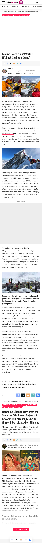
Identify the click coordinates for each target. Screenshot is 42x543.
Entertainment (8, 407)
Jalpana (10, 445)
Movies (19, 407)
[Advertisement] (21, 34)
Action (5, 404)
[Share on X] (10, 63)
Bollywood (22, 404)
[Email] (14, 63)
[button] (4, 2)
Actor (13, 404)
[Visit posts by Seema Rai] (4, 71)
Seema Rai (10, 68)
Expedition (14, 381)
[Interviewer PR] (14, 2)
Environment (7, 15)
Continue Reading (21, 529)
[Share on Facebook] (7, 63)
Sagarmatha (6, 387)
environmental (8, 134)
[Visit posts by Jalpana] (4, 446)
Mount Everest (24, 381)
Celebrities (32, 404)
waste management (19, 387)
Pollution (24, 15)
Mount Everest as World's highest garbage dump (19, 384)
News (17, 15)
